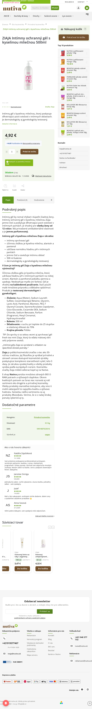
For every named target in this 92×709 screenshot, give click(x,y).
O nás (50, 643)
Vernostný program (34, 639)
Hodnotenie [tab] (39, 200)
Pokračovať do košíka (76, 37)
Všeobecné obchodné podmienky (35, 644)
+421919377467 (65, 153)
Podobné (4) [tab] (22, 200)
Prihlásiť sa (45, 611)
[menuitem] (7, 16)
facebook (82, 689)
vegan (47, 434)
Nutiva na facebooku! (67, 158)
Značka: (49, 107)
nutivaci (62, 163)
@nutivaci (63, 167)
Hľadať (55, 8)
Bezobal (51, 650)
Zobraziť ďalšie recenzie (44, 516)
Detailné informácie (9, 124)
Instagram (87, 689)
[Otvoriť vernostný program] (6, 703)
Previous (50, 527)
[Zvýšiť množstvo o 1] (17, 152)
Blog (50, 639)
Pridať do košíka (29, 152)
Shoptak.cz (22, 704)
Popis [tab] (8, 200)
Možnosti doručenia (43, 176)
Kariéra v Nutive (54, 654)
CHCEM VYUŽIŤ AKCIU (11, 3)
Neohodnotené (16, 107)
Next (53, 527)
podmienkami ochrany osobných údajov (29, 618)
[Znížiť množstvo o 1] (7, 152)
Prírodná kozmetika (42, 417)
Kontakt (81, 2)
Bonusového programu (31, 143)
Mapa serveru (32, 655)
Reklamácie (69, 2)
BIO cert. (51, 647)
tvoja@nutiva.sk (65, 149)
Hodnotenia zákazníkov (31, 650)
